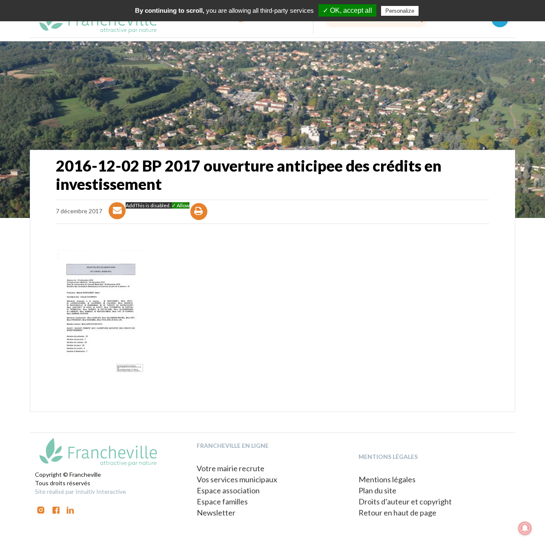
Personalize (399, 11)
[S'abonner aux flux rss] (56, 509)
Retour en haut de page (397, 512)
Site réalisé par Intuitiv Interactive (80, 491)
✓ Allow (180, 205)
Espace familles (222, 501)
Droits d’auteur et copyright (405, 501)
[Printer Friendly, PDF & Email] (199, 219)
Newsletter (216, 512)
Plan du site (377, 490)
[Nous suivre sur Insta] (41, 509)
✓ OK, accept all (347, 10)
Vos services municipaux (237, 479)
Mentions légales (387, 479)
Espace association (228, 490)
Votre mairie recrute (230, 468)
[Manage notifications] (525, 528)
